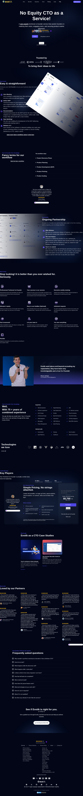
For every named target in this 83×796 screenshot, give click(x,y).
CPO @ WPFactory (47, 595)
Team (43, 1)
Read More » (23, 569)
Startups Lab (44, 748)
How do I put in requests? (22, 690)
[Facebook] (26, 784)
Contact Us (59, 745)
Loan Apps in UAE (45, 755)
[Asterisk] (56, 784)
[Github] (36, 784)
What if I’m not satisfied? (21, 694)
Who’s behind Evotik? (21, 680)
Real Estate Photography (27, 759)
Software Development (27, 750)
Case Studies (44, 756)
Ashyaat (43, 760)
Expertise (37, 1)
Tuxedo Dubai (44, 762)
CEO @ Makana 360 (6, 613)
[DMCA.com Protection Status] (41, 793)
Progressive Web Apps (46, 770)
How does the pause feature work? (24, 683)
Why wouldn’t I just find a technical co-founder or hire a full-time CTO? (34, 658)
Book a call (68, 516)
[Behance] (51, 784)
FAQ (60, 1)
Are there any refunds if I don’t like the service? (28, 697)
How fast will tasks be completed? (24, 676)
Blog (43, 769)
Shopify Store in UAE (46, 753)
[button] (58, 154)
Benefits (30, 1)
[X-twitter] (31, 784)
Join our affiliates (26, 760)
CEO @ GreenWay (68, 600)
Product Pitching (42, 167)
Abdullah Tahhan (45, 767)
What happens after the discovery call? (25, 665)
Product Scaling (42, 172)
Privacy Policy (43, 745)
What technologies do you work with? (25, 687)
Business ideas (45, 749)
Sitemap (23, 745)
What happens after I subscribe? (24, 669)
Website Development (27, 749)
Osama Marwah (45, 766)
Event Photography (26, 753)
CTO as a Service (26, 748)
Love (55, 1)
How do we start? (19, 662)
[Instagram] (46, 784)
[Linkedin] (41, 784)
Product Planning (42, 158)
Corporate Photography (27, 756)
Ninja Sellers (44, 763)
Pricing (49, 1)
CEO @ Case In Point (41, 197)
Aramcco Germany (45, 759)
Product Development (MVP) (45, 163)
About (51, 745)
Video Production (26, 752)
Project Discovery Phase (44, 154)
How (24, 1)
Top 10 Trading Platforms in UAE (48, 772)
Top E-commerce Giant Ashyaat (29, 561)
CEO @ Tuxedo (13, 508)
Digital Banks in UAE (46, 752)
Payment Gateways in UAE (47, 750)
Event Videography (26, 755)
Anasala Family (45, 765)
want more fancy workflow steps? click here (20, 134)
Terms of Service (32, 745)
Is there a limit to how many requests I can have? (28, 673)
